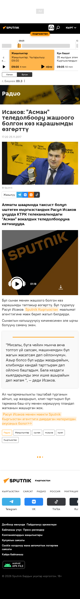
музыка (49, 432)
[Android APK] (14, 565)
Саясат (28, 491)
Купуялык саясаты (13, 540)
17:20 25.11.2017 (11, 137)
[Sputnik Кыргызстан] (11, 29)
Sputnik (8, 187)
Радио (7, 432)
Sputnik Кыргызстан (41, 309)
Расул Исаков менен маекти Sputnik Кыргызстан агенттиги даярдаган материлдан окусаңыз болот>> (39, 419)
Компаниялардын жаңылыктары (22, 535)
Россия (55, 491)
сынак (37, 432)
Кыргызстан (10, 439)
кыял (60, 432)
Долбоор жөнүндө (13, 524)
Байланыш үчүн (12, 529)
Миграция (71, 491)
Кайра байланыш (12, 554)
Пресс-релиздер (33, 529)
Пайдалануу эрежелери (42, 524)
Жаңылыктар (22, 432)
